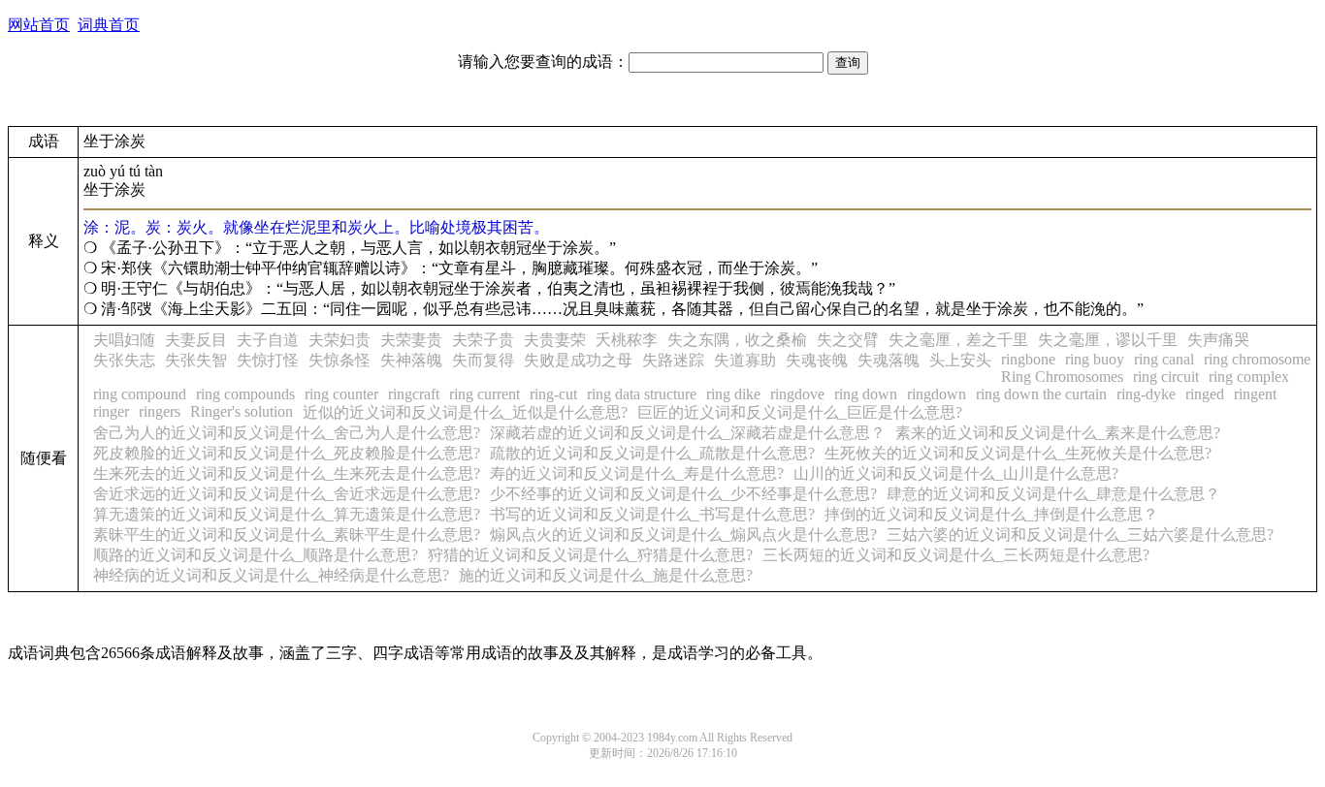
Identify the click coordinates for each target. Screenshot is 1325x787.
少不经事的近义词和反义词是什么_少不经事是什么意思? (683, 494)
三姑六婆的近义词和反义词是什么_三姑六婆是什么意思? (1080, 534)
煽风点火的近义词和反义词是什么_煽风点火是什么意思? (683, 534)
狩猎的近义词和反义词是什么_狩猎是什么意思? (590, 555)
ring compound (139, 394)
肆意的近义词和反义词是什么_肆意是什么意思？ (1053, 494)
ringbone (1028, 359)
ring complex (1249, 376)
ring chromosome (1257, 359)
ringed (1204, 394)
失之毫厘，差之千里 (958, 339)
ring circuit (1166, 376)
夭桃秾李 (627, 339)
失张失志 (124, 360)
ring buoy (1094, 359)
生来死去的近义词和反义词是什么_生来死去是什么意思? (286, 473)
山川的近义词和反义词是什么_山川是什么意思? (955, 473)
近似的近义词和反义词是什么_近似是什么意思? (465, 412)
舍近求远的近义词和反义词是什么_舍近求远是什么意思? (286, 494)
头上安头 (960, 360)
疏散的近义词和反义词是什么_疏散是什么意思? (652, 453)
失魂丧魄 (817, 360)
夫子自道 (268, 339)
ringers (159, 411)
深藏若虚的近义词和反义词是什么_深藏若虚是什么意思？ (688, 433)
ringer (111, 411)
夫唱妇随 (124, 339)
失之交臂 (848, 339)
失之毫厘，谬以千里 (1108, 339)
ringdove (797, 394)
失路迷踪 (673, 360)
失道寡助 (745, 360)
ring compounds (245, 394)
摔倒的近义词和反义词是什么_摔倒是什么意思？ (991, 514)
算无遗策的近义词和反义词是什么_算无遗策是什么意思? (286, 514)
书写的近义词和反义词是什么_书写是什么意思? (652, 514)
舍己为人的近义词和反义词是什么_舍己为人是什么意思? (286, 433)
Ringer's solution (241, 411)
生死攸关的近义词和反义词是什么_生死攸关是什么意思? (1018, 453)
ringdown (936, 394)
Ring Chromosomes (1062, 376)
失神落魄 (411, 360)
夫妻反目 (196, 339)
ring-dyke (1146, 394)
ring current (484, 394)
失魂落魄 (888, 360)
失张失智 (196, 360)
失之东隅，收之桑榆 (737, 339)
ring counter (341, 394)
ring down (865, 394)
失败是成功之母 (578, 360)
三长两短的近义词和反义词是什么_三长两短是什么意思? (955, 555)
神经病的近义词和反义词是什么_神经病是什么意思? (271, 575)
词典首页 (109, 24)
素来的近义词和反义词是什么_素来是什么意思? (1057, 433)
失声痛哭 (1218, 339)
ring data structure (641, 394)
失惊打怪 (268, 360)
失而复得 (483, 360)
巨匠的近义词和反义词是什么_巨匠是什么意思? (799, 412)
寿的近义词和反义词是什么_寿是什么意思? (637, 473)
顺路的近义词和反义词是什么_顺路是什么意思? (255, 555)
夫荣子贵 (483, 339)
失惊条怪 (339, 360)
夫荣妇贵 (339, 339)
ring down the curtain (1041, 394)
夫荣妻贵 (411, 339)
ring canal (1164, 359)
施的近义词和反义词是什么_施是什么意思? (606, 575)
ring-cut (553, 394)
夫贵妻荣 (555, 339)
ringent (1255, 394)
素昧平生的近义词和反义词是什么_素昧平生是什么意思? (286, 534)
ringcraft (413, 394)
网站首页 (39, 24)
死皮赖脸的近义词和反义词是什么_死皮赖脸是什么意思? (286, 453)
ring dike (733, 394)
